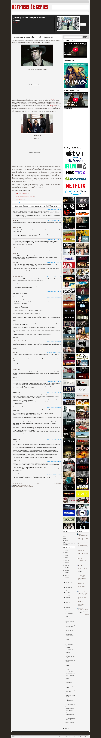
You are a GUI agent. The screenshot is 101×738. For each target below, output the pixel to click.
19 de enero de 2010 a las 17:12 (54, 461)
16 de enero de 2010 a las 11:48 (54, 284)
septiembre (68, 587)
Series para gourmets (82, 544)
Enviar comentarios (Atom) (24, 485)
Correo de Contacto (22, 1)
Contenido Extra (55, 12)
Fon (14, 239)
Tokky (14, 253)
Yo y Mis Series (78, 12)
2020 (66, 552)
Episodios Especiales (67, 12)
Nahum (14, 473)
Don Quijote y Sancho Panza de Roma (69, 715)
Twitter (31, 1)
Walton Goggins (52, 105)
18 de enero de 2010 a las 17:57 (54, 392)
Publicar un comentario (17, 481)
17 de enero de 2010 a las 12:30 (54, 364)
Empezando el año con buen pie (69, 668)
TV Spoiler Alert (81, 559)
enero (67, 607)
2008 (66, 728)
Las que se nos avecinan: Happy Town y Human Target (70, 695)
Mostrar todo (87, 614)
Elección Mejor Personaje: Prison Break (70, 690)
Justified (15, 202)
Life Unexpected (32, 202)
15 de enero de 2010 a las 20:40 (54, 228)
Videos (42, 202)
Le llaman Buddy (68, 618)
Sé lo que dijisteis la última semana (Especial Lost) (70, 615)
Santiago (15, 363)
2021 (66, 550)
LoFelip (14, 291)
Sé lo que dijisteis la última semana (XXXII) (70, 672)
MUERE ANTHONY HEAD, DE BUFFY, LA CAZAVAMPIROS (82, 569)
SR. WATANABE (16, 276)
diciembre (68, 579)
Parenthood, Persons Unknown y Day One (25, 196)
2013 (66, 570)
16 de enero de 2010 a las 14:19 (54, 297)
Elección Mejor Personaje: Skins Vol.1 (70, 719)
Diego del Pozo (16, 296)
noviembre (68, 582)
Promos (38, 202)
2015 (66, 565)
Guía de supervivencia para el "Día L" (69, 681)
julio (67, 592)
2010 (66, 577)
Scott (14, 262)
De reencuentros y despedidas (68, 610)
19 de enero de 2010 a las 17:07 (54, 439)
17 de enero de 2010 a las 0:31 (54, 352)
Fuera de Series (81, 550)
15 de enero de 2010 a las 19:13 (54, 209)
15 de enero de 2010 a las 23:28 (54, 253)
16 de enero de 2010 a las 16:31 (54, 341)
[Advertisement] (70, 7)
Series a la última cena (69, 722)
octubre (67, 585)
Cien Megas (80, 608)
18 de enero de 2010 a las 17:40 (54, 369)
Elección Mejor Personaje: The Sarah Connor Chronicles (70, 626)
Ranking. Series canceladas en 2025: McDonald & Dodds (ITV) (83, 586)
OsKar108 (15, 369)
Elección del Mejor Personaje (49, 1)
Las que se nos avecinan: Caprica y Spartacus (70, 707)
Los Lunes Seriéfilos (82, 592)
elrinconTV (80, 601)
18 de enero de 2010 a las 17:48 (54, 381)
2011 (66, 575)
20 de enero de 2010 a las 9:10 (54, 474)
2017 (66, 560)
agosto (67, 590)
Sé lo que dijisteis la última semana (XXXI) (70, 703)
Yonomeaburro (81, 583)
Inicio (14, 1)
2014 (66, 567)
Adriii (14, 352)
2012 (66, 572)
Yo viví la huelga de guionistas (69, 711)
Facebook (37, 1)
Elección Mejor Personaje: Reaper (70, 660)
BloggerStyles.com (84, 736)
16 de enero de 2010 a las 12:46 (54, 291)
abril (67, 600)
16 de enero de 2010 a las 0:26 (54, 276)
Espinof (79, 534)
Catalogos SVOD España (32, 12)
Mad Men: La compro (69, 630)
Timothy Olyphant (52, 99)
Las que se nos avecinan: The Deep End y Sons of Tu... (70, 656)
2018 (66, 557)
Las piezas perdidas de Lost (69, 622)
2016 (66, 562)
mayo (67, 597)
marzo (67, 602)
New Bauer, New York (69, 642)
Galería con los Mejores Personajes (68, 1)
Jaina (14, 283)
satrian (14, 220)
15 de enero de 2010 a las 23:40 (54, 262)
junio (67, 595)
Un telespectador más (18, 340)
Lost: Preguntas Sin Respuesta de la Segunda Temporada (69, 634)
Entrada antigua (57, 483)
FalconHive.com (69, 736)
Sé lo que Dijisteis (45, 12)
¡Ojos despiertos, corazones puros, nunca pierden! (70, 686)
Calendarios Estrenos (19, 12)
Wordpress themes (25, 736)
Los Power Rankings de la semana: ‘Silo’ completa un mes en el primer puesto (83, 553)
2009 (66, 725)
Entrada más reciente (17, 483)
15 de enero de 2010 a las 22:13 (54, 248)
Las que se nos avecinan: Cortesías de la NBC (70, 699)
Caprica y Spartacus (20, 199)
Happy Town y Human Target (22, 193)
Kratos (14, 247)
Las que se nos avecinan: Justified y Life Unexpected (33, 37)
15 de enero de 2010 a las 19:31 (54, 220)
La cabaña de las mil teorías (69, 664)
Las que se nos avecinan (22, 202)
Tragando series (81, 565)
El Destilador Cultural (82, 574)
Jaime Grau (15, 227)
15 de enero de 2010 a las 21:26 (54, 239)
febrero (67, 605)
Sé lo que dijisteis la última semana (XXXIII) (69, 646)
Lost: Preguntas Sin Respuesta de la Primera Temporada (70, 651)
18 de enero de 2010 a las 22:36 (54, 407)
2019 (66, 555)
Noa (14, 209)
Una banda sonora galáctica (68, 638)
